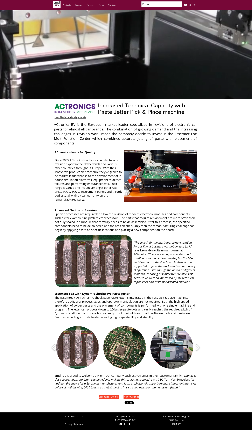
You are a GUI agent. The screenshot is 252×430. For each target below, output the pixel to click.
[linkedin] (189, 4)
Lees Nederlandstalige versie (70, 117)
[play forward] (197, 347)
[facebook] (194, 4)
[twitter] (185, 4)
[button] (77, 347)
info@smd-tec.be (125, 416)
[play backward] (53, 347)
